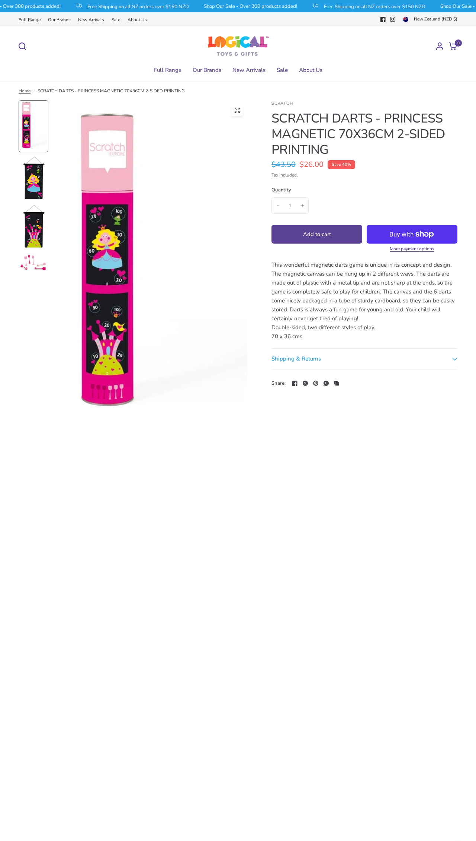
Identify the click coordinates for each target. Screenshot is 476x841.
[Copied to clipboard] (336, 383)
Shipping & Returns (296, 358)
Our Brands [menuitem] (207, 70)
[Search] (24, 46)
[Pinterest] (315, 383)
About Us (137, 20)
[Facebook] (383, 19)
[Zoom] (237, 110)
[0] (451, 46)
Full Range (30, 20)
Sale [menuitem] (282, 70)
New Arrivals (91, 20)
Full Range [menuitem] (167, 70)
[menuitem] (31, 19)
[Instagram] (393, 19)
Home (24, 91)
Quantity (281, 190)
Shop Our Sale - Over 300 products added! (244, 6)
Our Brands (59, 20)
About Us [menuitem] (310, 70)
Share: (278, 383)
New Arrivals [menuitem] (249, 70)
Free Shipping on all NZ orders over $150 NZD (132, 6)
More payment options (412, 249)
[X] (305, 383)
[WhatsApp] (326, 383)
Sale (116, 20)
